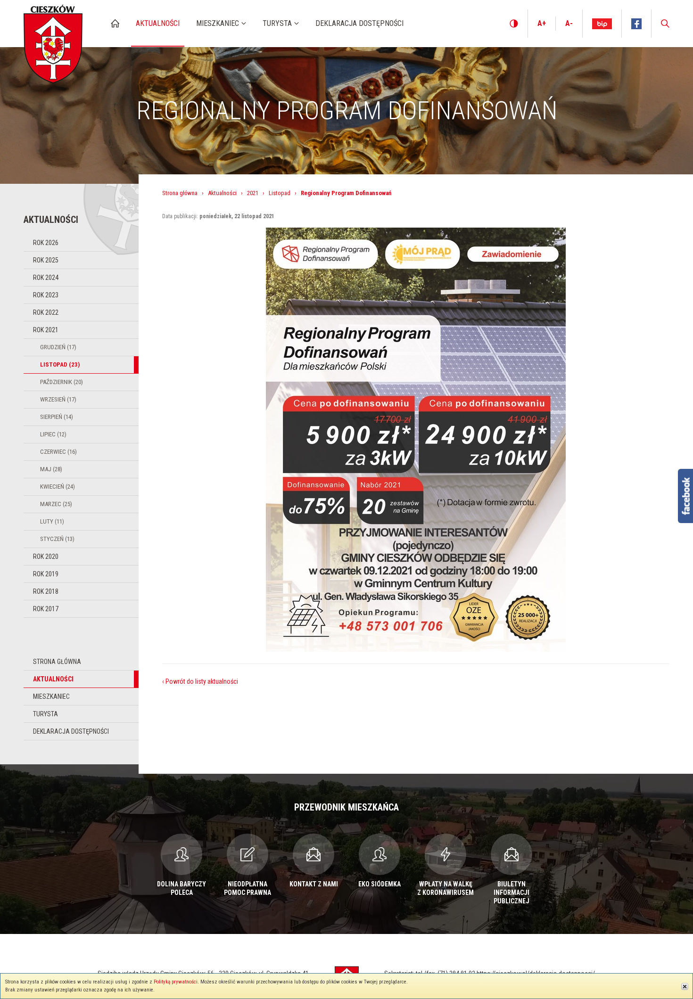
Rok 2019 (45, 574)
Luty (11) (52, 521)
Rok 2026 (45, 242)
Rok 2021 (45, 330)
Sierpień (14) (56, 416)
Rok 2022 (45, 312)
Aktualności (53, 679)
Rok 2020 (45, 556)
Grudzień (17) (58, 347)
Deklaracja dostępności (71, 731)
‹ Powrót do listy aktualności (200, 681)
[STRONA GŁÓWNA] (115, 23)
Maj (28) (51, 469)
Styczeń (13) (57, 538)
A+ (541, 23)
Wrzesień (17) (58, 399)
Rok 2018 (45, 591)
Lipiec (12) (53, 434)
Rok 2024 (45, 277)
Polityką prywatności (176, 982)
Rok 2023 (45, 295)
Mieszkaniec (51, 696)
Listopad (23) (60, 364)
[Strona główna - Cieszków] (53, 41)
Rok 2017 (45, 609)
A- (569, 23)
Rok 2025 (45, 260)
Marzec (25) (56, 504)
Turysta (45, 714)
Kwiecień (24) (57, 486)
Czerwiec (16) (58, 451)
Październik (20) (61, 381)
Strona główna (57, 661)
